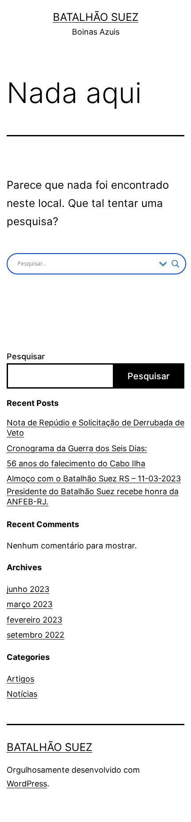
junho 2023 (28, 589)
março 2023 (29, 604)
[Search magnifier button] (175, 264)
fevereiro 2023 (34, 619)
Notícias (22, 694)
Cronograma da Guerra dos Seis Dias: (77, 448)
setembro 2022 (35, 634)
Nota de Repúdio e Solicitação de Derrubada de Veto (95, 427)
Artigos (20, 678)
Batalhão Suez (96, 17)
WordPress (27, 783)
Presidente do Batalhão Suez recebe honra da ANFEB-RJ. (93, 496)
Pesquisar (26, 356)
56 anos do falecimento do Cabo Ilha (76, 463)
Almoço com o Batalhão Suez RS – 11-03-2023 (94, 478)
